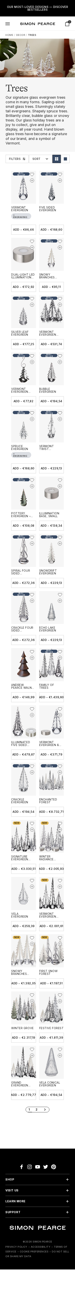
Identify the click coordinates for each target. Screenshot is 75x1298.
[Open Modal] (7, 23)
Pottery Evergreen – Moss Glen (21, 516)
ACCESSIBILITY (40, 1246)
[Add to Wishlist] (32, 174)
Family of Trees (46, 686)
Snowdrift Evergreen (48, 572)
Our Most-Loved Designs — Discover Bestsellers (37, 8)
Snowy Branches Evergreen (47, 277)
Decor (21, 34)
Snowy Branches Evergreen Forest (19, 975)
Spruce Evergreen (19, 447)
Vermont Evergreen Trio (47, 334)
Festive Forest (51, 1028)
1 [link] (29, 1109)
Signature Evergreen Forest (19, 859)
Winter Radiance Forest (46, 859)
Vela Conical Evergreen (49, 1084)
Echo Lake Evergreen (47, 629)
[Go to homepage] (38, 24)
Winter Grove (22, 1028)
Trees (32, 34)
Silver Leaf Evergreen (20, 333)
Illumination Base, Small (49, 515)
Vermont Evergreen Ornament (19, 391)
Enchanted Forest (48, 801)
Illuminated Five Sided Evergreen (20, 744)
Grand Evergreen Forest (19, 1085)
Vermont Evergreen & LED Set (49, 744)
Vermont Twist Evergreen (47, 448)
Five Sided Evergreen (47, 209)
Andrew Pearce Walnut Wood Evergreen (23, 689)
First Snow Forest (48, 972)
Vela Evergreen (19, 915)
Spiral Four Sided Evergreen (20, 573)
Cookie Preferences (34, 1251)
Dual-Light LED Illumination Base (23, 277)
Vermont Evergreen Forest (47, 916)
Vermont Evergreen (19, 209)
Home (9, 34)
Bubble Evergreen (47, 390)
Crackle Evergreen (19, 801)
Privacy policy (16, 1246)
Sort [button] (36, 158)
